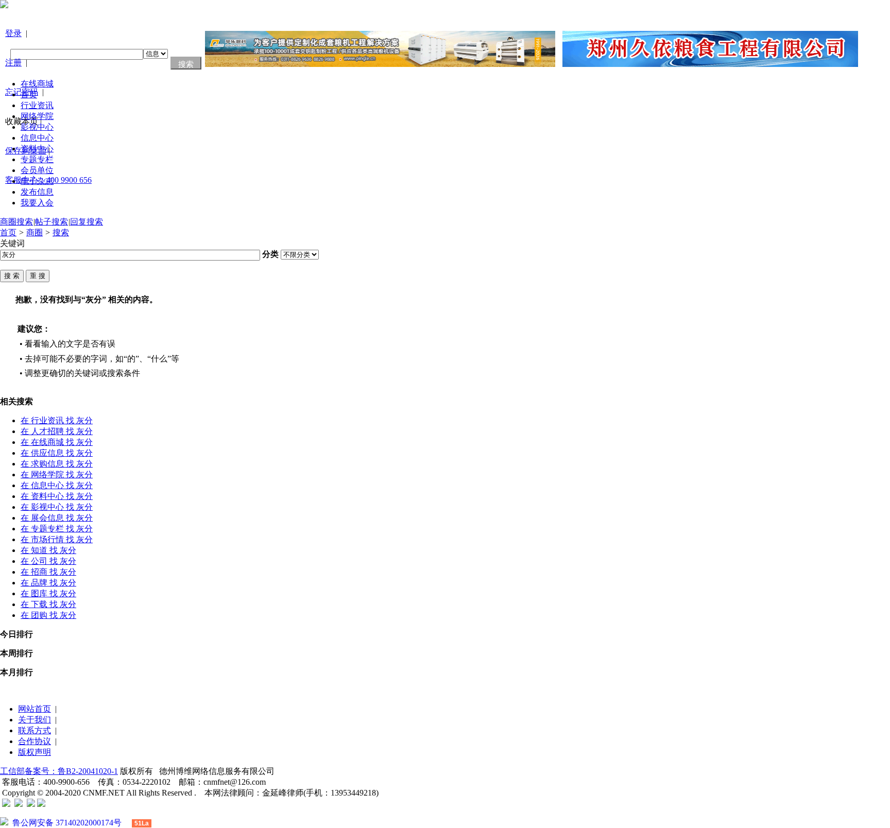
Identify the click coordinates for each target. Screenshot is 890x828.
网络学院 (37, 116)
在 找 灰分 (57, 420)
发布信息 (37, 191)
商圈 (34, 232)
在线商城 (37, 83)
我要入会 (37, 202)
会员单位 (37, 170)
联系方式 (34, 730)
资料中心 (37, 148)
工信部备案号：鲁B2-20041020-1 (59, 771)
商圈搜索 (16, 221)
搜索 (61, 232)
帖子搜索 (51, 221)
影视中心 (37, 127)
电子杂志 (37, 181)
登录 (13, 33)
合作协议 (34, 741)
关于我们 (34, 719)
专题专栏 (37, 159)
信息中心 (37, 137)
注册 (13, 62)
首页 (29, 94)
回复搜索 (86, 221)
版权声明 (34, 752)
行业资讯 (37, 105)
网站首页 (34, 708)
